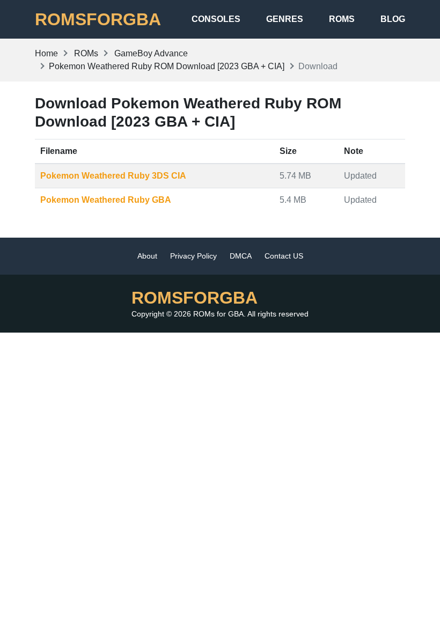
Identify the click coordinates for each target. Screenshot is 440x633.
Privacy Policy (193, 256)
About (147, 256)
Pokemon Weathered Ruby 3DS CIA (113, 175)
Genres (284, 19)
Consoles (216, 19)
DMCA (241, 256)
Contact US (284, 256)
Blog (392, 19)
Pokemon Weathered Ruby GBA (105, 199)
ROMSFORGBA (98, 19)
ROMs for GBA (218, 314)
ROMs (342, 19)
